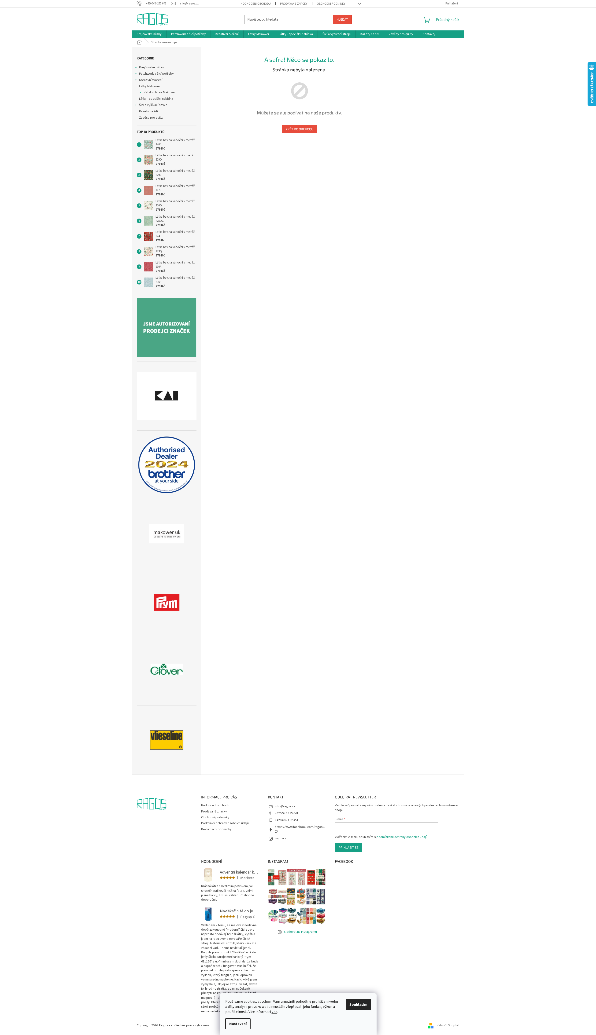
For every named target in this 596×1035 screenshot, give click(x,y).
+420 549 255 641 (286, 813)
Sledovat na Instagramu (300, 931)
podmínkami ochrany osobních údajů (402, 837)
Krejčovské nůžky (151, 67)
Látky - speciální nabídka (156, 98)
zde (274, 1011)
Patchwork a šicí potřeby (156, 73)
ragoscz (280, 838)
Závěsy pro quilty (151, 117)
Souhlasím (358, 1004)
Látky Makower (149, 86)
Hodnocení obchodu (256, 4)
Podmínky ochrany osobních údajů (225, 823)
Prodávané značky (293, 4)
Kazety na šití (148, 111)
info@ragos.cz (285, 806)
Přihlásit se (349, 847)
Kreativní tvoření (150, 80)
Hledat (342, 19)
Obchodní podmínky (331, 4)
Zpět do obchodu (299, 129)
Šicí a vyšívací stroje (153, 105)
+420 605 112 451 (286, 820)
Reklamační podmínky (216, 829)
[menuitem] (149, 34)
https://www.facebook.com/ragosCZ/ (300, 829)
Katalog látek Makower (160, 92)
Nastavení (238, 1023)
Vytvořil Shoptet (448, 1025)
